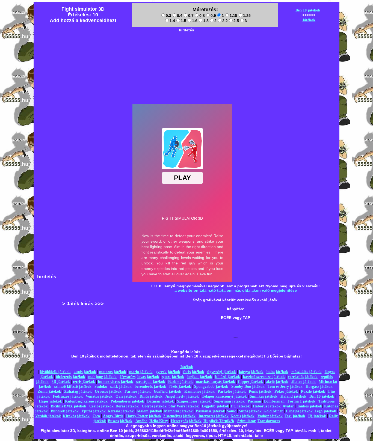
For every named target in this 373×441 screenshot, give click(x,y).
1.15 (233, 15)
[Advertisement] (186, 46)
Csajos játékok (101, 406)
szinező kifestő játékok (72, 387)
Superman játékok (229, 401)
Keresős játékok (121, 411)
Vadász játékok (270, 416)
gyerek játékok (168, 372)
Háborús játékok (267, 406)
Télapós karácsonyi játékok (224, 396)
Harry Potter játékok (143, 416)
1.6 (194, 21)
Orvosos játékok (108, 391)
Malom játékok (149, 411)
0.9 (213, 15)
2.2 (225, 21)
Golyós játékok (154, 406)
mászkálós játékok (306, 372)
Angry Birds (113, 416)
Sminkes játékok (263, 396)
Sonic (231, 411)
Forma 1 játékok (301, 401)
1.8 (206, 21)
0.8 (202, 15)
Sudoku (100, 387)
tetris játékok (84, 382)
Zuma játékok (49, 391)
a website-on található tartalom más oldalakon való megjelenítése (235, 290)
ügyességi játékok (221, 372)
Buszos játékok (120, 421)
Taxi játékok (295, 416)
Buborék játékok (65, 411)
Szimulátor (246, 421)
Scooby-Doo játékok (248, 387)
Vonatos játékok (99, 396)
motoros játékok (112, 372)
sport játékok (173, 377)
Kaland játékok (293, 396)
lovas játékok (148, 377)
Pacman (254, 401)
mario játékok (141, 372)
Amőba (141, 421)
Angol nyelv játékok (182, 396)
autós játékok (85, 372)
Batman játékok (160, 401)
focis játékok (193, 372)
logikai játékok (199, 377)
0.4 (179, 15)
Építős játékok (94, 411)
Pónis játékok (260, 391)
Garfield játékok (167, 391)
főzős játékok (180, 387)
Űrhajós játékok (299, 411)
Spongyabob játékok (211, 387)
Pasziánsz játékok (210, 411)
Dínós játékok (151, 396)
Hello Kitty (158, 421)
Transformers (268, 421)
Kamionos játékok (199, 391)
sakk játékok (121, 387)
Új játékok (317, 416)
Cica (96, 416)
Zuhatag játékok (78, 391)
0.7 (191, 15)
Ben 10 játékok (307, 10)
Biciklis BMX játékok (68, 406)
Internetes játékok (214, 416)
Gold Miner (273, 411)
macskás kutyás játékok (215, 382)
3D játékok (61, 382)
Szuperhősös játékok (194, 401)
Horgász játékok (319, 387)
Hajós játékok (50, 401)
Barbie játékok (180, 382)
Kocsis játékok (242, 416)
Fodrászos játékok (68, 396)
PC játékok (240, 406)
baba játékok (277, 372)
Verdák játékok (48, 416)
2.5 (236, 21)
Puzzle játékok (313, 391)
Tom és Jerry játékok (285, 387)
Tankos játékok (309, 406)
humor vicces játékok (115, 382)
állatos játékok (303, 382)
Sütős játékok (250, 411)
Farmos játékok (138, 391)
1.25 (247, 15)
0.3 (168, 15)
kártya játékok (251, 372)
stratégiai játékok (150, 382)
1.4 (172, 21)
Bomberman (274, 401)
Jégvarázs (127, 377)
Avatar (288, 406)
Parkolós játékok (232, 391)
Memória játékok (178, 411)
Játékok (308, 20)
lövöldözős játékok (55, 372)
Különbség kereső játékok (86, 401)
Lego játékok (325, 411)
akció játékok (277, 382)
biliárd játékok (227, 377)
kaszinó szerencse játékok (264, 377)
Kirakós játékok (76, 416)
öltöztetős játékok (70, 377)
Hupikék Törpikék (218, 421)
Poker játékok (286, 391)
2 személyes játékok (179, 416)
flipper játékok (250, 382)
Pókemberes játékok (127, 401)
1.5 (183, 21)
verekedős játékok (303, 377)
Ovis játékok (126, 396)
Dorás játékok (127, 406)
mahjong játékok (102, 377)
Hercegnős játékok (186, 421)
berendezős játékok (150, 387)
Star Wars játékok (183, 406)
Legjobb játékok (215, 406)
